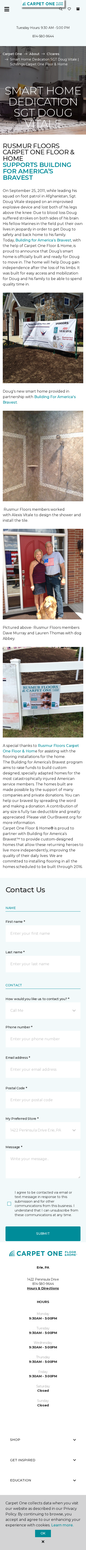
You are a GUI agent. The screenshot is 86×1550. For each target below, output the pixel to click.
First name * (15, 921)
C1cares (53, 54)
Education (20, 1480)
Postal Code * (16, 1088)
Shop (15, 1440)
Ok (43, 1533)
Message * (14, 1147)
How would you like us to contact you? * (37, 999)
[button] (60, 9)
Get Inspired (22, 1460)
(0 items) (78, 9)
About (34, 54)
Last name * (15, 952)
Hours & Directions (43, 1288)
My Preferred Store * (22, 1118)
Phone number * (19, 1027)
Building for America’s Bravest (43, 240)
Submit (43, 1233)
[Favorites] (69, 9)
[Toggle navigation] (7, 9)
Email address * (18, 1057)
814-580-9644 (43, 36)
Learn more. (62, 1525)
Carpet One (12, 54)
